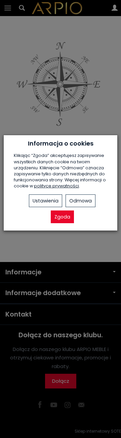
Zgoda (62, 216)
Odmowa (80, 200)
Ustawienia (45, 200)
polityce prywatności (56, 186)
